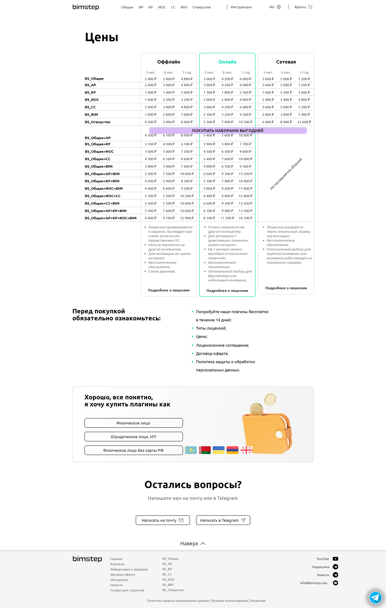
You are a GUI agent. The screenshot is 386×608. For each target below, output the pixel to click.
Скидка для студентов (127, 590)
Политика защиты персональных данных (178, 600)
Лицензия (257, 600)
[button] (375, 597)
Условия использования (229, 600)
